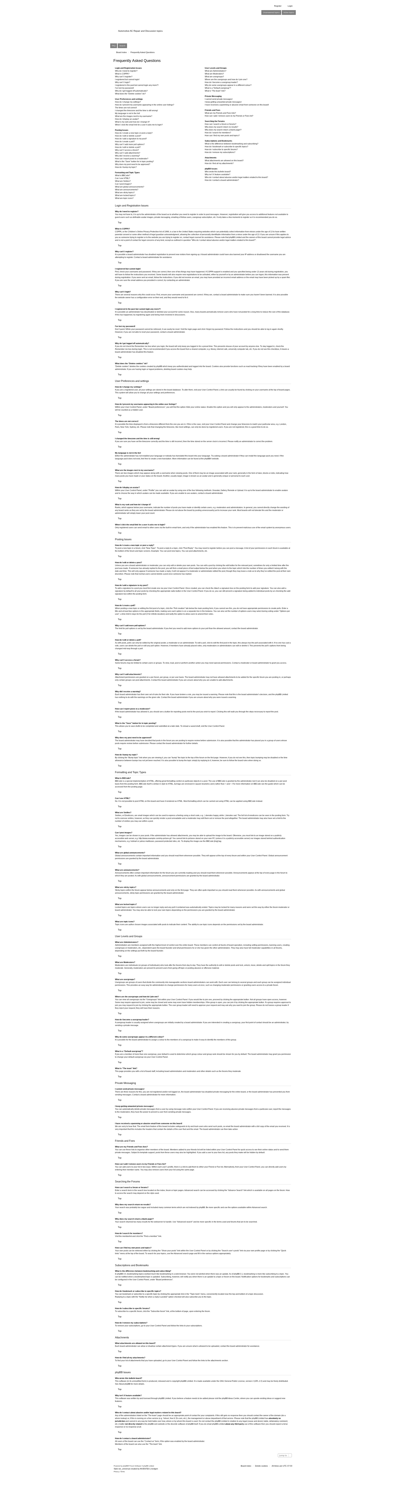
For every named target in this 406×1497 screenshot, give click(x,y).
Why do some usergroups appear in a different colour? (228, 85)
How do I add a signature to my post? (131, 139)
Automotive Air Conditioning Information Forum (183, 25)
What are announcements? (126, 190)
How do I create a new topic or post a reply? (134, 133)
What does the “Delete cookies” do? (130, 94)
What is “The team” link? (215, 91)
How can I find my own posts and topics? (222, 135)
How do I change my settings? (128, 102)
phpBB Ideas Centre (230, 1398)
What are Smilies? (123, 181)
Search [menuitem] (122, 46)
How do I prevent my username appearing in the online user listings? (144, 105)
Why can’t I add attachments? (127, 153)
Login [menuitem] (290, 6)
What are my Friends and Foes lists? (220, 113)
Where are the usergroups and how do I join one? (226, 79)
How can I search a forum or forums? (220, 124)
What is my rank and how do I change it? (132, 122)
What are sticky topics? (125, 192)
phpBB (207, 459)
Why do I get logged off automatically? (131, 91)
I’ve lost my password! (124, 88)
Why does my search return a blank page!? (223, 130)
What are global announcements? (129, 187)
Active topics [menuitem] (288, 12)
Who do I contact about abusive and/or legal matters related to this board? (236, 177)
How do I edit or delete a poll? (128, 147)
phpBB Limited (186, 1381)
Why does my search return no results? (221, 127)
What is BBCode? (122, 175)
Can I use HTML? (122, 178)
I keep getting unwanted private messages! (223, 102)
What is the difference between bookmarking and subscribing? (231, 144)
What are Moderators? (214, 74)
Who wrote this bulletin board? (218, 172)
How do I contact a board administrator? (222, 180)
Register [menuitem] (278, 6)
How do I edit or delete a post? (128, 136)
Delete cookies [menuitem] (261, 1466)
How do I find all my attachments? (219, 163)
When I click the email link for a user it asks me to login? (139, 125)
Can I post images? (123, 184)
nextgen (154, 1469)
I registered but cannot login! (127, 79)
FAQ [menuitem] (113, 46)
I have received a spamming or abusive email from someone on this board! (237, 105)
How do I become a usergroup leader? (221, 82)
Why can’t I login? (122, 82)
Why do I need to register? (126, 71)
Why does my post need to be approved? (132, 164)
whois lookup (120, 1418)
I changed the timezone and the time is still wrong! (136, 110)
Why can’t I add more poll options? (130, 144)
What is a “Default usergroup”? (218, 88)
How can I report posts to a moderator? (131, 159)
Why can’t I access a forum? (127, 150)
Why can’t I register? (123, 77)
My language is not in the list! (127, 113)
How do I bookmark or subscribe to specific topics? (226, 147)
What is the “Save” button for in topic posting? (134, 161)
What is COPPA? (122, 74)
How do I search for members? (218, 133)
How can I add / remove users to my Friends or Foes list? (229, 116)
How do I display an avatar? (127, 119)
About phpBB (124, 1384)
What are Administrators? (215, 71)
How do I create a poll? (125, 141)
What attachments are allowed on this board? (224, 160)
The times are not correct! (126, 108)
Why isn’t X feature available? (217, 174)
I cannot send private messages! (218, 99)
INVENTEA (145, 1469)
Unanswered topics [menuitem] (271, 12)
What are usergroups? (214, 77)
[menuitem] (116, 1471)
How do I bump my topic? (126, 167)
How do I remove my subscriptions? (220, 152)
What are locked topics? (125, 195)
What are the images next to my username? (133, 116)
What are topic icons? (124, 198)
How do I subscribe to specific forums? (221, 149)
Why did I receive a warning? (127, 156)
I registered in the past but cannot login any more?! (136, 85)
